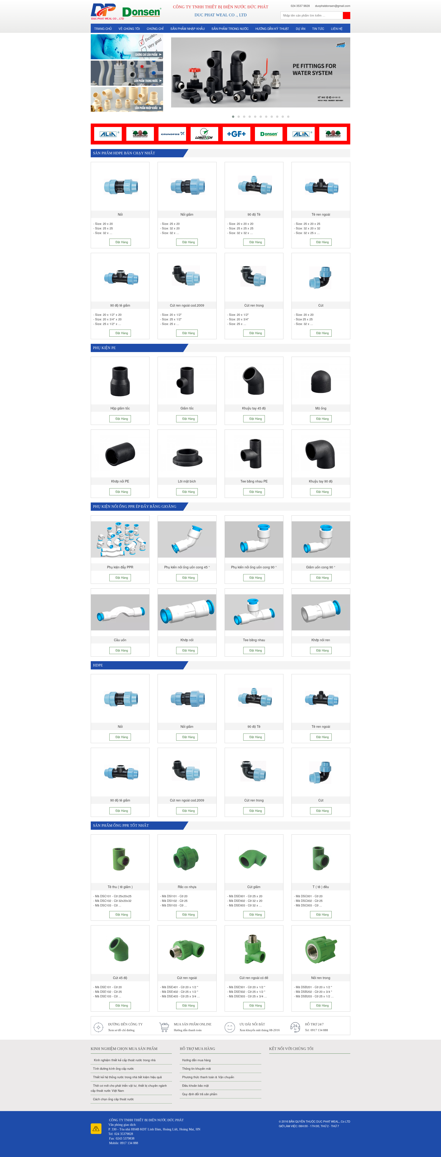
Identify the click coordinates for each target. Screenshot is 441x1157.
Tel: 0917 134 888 (316, 1030)
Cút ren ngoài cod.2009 (187, 305)
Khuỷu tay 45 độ (254, 408)
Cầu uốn (120, 640)
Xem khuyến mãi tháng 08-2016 (260, 1030)
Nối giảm (187, 214)
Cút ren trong (254, 305)
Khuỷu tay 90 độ (321, 481)
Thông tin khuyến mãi (196, 1068)
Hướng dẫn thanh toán (188, 1030)
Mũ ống (320, 408)
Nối (120, 214)
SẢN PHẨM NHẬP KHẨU (187, 28)
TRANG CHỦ (103, 28)
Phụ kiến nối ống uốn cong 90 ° (254, 567)
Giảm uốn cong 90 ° (320, 567)
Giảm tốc (187, 408)
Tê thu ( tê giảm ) (120, 886)
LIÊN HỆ (337, 28)
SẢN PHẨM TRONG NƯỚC (230, 28)
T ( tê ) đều (321, 886)
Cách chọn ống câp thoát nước (113, 1099)
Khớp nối (187, 640)
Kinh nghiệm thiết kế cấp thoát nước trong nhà (124, 1060)
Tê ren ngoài (321, 214)
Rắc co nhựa (187, 886)
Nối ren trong (320, 977)
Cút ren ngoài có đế (254, 977)
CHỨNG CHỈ (155, 28)
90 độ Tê (254, 214)
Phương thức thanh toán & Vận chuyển (208, 1077)
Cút (320, 305)
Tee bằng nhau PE (254, 481)
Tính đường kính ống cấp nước (113, 1068)
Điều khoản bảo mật (195, 1085)
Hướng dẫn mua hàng (196, 1060)
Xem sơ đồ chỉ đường (121, 1030)
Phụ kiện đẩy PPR (120, 567)
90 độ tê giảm (120, 305)
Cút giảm (253, 886)
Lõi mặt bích (187, 481)
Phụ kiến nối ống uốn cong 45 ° (187, 567)
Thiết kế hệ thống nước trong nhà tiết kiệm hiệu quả (127, 1077)
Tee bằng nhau (254, 640)
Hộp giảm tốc (120, 408)
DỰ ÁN (300, 28)
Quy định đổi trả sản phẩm (199, 1094)
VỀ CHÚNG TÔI (129, 28)
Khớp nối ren (320, 640)
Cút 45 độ (120, 977)
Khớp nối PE (120, 481)
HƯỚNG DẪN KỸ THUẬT (272, 28)
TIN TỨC (318, 28)
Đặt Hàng (121, 242)
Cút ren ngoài (187, 977)
